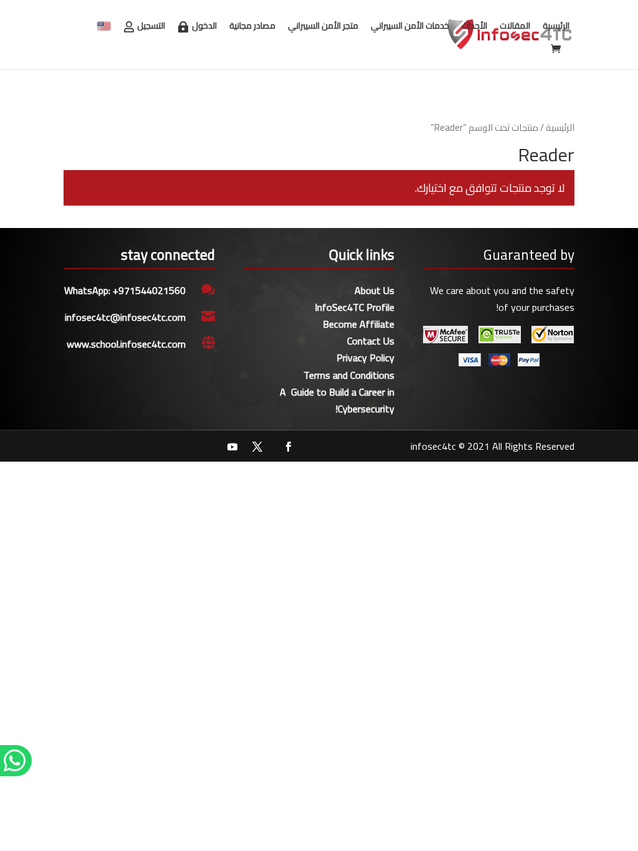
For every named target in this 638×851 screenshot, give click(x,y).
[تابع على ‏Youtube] (232, 447)
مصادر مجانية (252, 25)
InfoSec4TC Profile (354, 307)
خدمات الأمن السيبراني (410, 25)
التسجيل (151, 25)
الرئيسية (556, 25)
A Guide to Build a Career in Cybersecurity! (337, 400)
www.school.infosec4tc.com (126, 344)
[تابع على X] (257, 447)
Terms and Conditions (348, 375)
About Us (374, 290)
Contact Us (370, 340)
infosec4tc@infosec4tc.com (125, 317)
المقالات (515, 25)
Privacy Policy (365, 357)
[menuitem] (104, 27)
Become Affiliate (358, 324)
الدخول (204, 25)
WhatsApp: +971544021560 (125, 290)
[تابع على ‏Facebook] (288, 447)
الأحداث (474, 25)
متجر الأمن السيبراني (323, 25)
